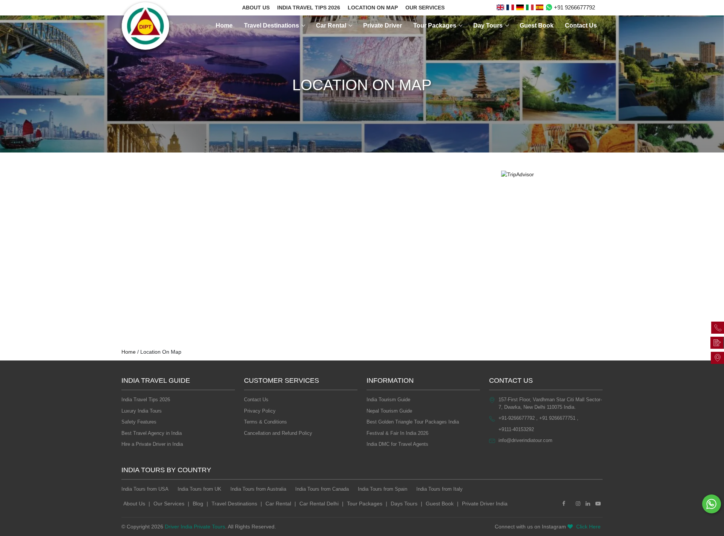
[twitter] (570, 503)
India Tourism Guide (388, 399)
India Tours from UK (199, 489)
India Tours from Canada (322, 489)
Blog (198, 504)
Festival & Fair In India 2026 (397, 433)
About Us (134, 504)
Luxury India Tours (141, 411)
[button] (500, 7)
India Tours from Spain (382, 489)
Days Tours (404, 504)
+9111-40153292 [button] (516, 429)
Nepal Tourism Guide (389, 411)
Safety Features (138, 422)
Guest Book (537, 25)
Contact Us (581, 25)
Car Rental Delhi (319, 504)
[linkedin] (588, 503)
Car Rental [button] (332, 25)
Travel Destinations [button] (272, 25)
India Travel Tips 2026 (308, 8)
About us (256, 8)
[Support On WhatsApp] (711, 503)
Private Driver (382, 25)
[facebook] (563, 503)
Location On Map (373, 8)
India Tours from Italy (439, 489)
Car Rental (278, 504)
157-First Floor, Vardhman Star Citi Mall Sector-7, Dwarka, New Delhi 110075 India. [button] (550, 403)
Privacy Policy (260, 411)
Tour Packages (364, 504)
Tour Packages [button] (435, 25)
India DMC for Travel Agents (397, 444)
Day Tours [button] (488, 25)
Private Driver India (485, 504)
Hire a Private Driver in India (152, 444)
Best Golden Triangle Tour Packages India (413, 422)
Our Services (425, 8)
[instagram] (578, 503)
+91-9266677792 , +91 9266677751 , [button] (538, 418)
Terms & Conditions (265, 422)
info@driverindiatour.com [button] (525, 440)
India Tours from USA (145, 489)
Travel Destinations (234, 504)
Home (224, 25)
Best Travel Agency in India (151, 433)
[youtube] (598, 503)
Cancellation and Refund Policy (278, 433)
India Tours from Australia (258, 489)
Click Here (588, 527)
